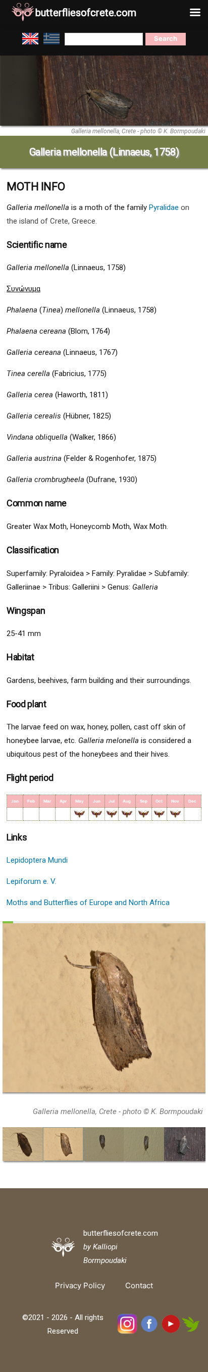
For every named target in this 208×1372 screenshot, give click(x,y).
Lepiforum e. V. (31, 881)
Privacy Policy (80, 1285)
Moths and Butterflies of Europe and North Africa (88, 902)
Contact (139, 1285)
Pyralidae (164, 207)
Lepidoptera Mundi (37, 860)
